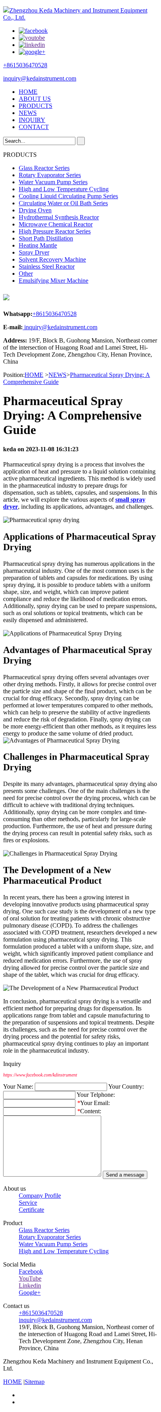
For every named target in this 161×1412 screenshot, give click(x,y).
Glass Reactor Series (44, 168)
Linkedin (30, 1285)
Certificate (31, 1209)
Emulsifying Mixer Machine (53, 280)
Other (26, 273)
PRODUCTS (35, 105)
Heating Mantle (38, 245)
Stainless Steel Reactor (47, 266)
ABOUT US (35, 98)
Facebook (31, 1271)
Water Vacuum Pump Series (53, 182)
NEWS (28, 112)
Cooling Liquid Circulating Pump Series (68, 196)
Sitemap (35, 1381)
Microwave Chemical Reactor (56, 224)
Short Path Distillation (46, 238)
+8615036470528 (25, 65)
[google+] (32, 51)
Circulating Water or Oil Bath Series (63, 203)
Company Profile (40, 1195)
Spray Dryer (34, 252)
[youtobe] (32, 37)
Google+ (30, 1292)
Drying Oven (35, 210)
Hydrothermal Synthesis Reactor (59, 217)
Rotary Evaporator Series (50, 175)
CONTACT (34, 127)
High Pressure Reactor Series (55, 231)
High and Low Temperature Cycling (64, 189)
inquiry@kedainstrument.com (39, 78)
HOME (28, 91)
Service (28, 1202)
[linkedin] (32, 44)
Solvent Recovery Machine (52, 259)
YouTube (30, 1278)
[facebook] (33, 30)
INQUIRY (32, 120)
